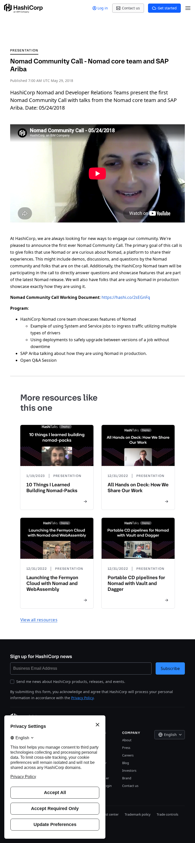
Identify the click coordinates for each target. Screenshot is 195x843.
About (127, 740)
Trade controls (167, 814)
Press (126, 747)
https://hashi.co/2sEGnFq (126, 297)
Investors (129, 770)
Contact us (130, 785)
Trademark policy (138, 814)
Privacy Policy (82, 697)
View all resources (38, 620)
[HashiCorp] (23, 8)
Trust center (110, 814)
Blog (125, 763)
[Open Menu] (188, 8)
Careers (128, 755)
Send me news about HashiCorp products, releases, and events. (70, 681)
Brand (126, 778)
